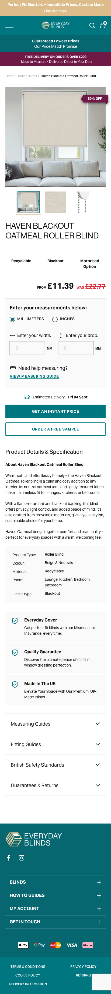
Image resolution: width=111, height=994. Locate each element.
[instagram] (21, 857)
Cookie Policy (27, 975)
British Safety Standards (37, 765)
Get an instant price (55, 411)
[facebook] (8, 857)
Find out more (55, 11)
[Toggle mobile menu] (9, 25)
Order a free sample (55, 429)
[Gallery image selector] (28, 202)
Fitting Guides (26, 744)
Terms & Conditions (28, 967)
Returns (83, 975)
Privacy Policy (83, 967)
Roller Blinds (27, 76)
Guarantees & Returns (34, 785)
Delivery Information (28, 984)
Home (9, 76)
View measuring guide (34, 376)
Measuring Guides (30, 724)
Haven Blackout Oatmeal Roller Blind (68, 76)
